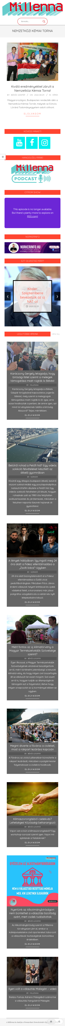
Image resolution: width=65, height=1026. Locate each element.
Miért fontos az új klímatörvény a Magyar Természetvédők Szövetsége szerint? (32, 650)
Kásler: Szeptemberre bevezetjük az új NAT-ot (32, 295)
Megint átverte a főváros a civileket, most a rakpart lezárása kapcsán (32, 747)
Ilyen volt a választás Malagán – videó (32, 989)
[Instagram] (44, 143)
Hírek (55, 95)
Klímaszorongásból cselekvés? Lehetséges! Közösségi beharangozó (32, 820)
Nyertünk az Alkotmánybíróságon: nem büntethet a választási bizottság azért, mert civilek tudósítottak (32, 913)
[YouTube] (19, 143)
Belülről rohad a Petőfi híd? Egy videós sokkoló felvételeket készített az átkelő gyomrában (32, 469)
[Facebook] (32, 143)
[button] (55, 1021)
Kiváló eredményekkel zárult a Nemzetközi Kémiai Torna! (32, 88)
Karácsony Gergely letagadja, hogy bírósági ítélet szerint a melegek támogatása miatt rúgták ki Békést (32, 377)
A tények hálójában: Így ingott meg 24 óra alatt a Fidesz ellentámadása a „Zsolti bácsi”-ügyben (32, 564)
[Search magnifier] (44, 21)
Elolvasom (32, 113)
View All (56, 334)
